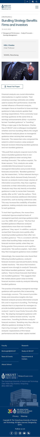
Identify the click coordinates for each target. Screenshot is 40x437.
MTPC (20, 425)
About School (7, 364)
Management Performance (11, 33)
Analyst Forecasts (26, 33)
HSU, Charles (9, 45)
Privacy (16, 416)
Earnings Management (10, 35)
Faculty (4, 346)
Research (25, 346)
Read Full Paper (13, 86)
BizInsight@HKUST (9, 351)
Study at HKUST (28, 351)
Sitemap (24, 416)
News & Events (7, 357)
